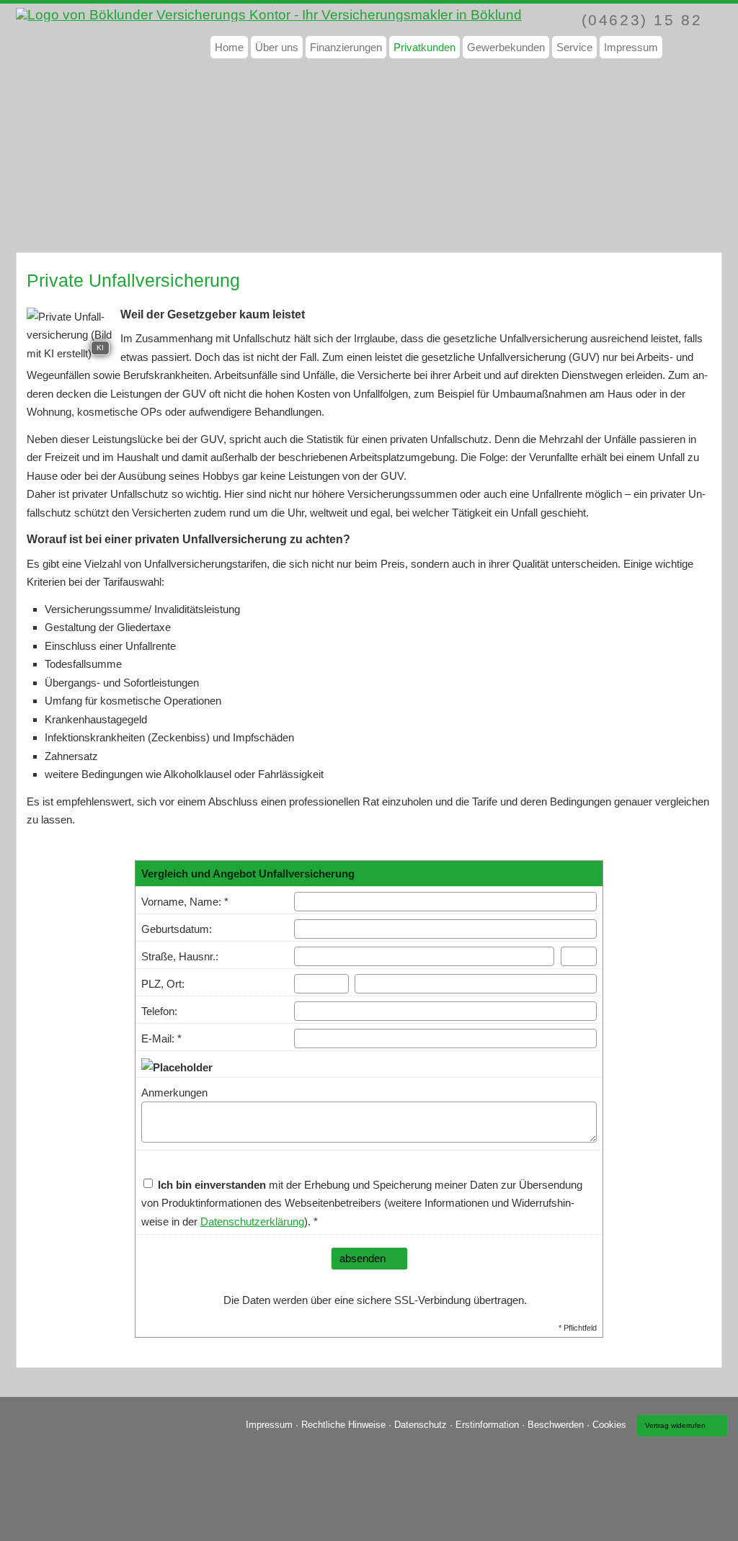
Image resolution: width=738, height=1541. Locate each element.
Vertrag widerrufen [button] (675, 1425)
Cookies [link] (609, 1424)
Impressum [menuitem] (631, 47)
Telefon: (159, 1011)
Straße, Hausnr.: (179, 956)
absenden (362, 1258)
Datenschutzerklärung (252, 1221)
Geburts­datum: (176, 929)
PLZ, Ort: (162, 984)
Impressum (269, 1424)
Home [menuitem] (229, 47)
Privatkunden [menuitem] (424, 47)
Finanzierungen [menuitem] (346, 47)
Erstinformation (487, 1424)
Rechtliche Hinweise (343, 1424)
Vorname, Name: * (184, 901)
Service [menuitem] (574, 47)
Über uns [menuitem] (276, 47)
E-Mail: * (161, 1038)
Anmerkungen (174, 1092)
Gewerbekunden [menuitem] (506, 47)
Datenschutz (420, 1424)
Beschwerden (556, 1424)
